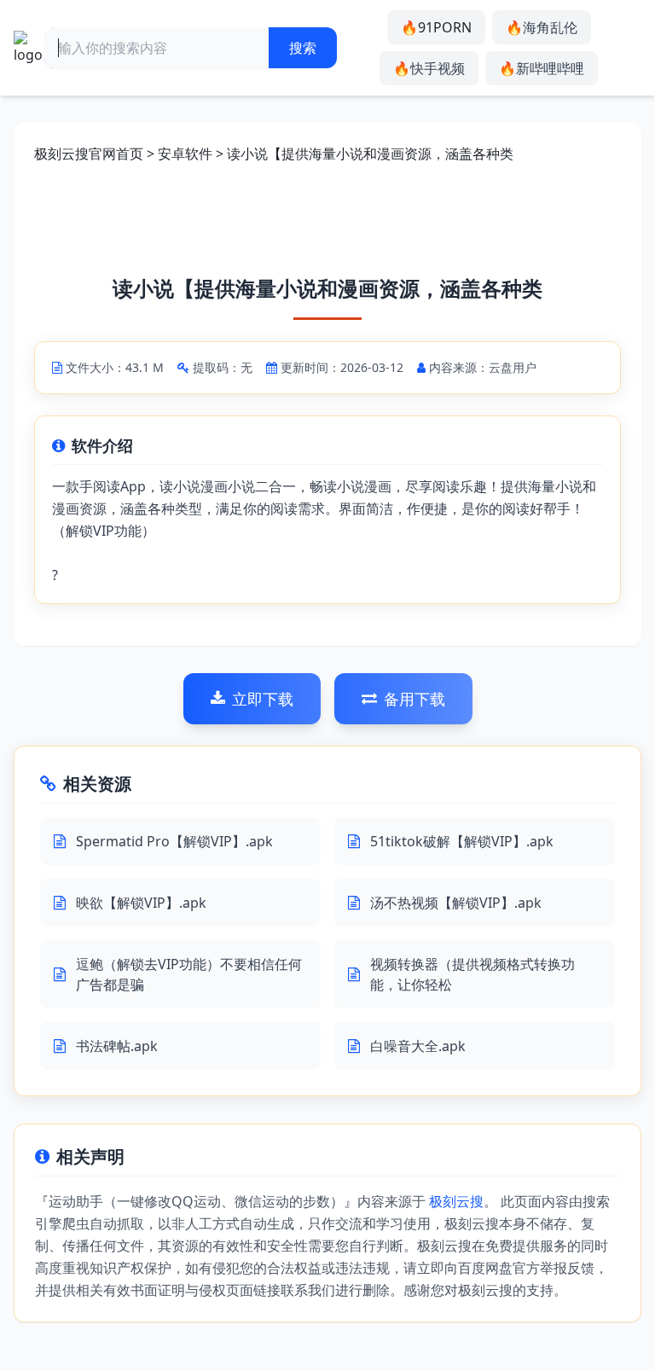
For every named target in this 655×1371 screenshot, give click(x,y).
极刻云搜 (456, 1201)
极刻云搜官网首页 (88, 153)
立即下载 (262, 698)
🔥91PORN (436, 27)
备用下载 (414, 698)
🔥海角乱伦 (541, 27)
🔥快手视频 (429, 68)
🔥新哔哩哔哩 (541, 68)
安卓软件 (185, 153)
